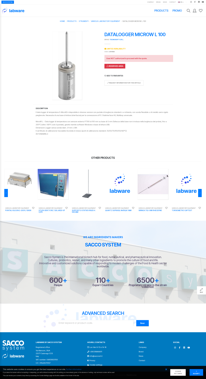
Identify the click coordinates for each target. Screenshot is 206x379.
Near (142, 323)
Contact (172, 2)
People (58, 285)
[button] (166, 369)
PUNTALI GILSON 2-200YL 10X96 (18, 210)
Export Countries (103, 285)
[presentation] (6, 193)
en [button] (181, 2)
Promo (177, 10)
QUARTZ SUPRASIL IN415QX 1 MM (118, 210)
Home (62, 21)
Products (161, 10)
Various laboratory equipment (105, 21)
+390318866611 (96, 351)
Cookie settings (96, 365)
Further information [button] (73, 369)
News (165, 2)
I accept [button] (196, 372)
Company (150, 2)
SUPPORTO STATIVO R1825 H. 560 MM (83, 211)
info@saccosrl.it (96, 356)
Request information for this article (125, 83)
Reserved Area (115, 66)
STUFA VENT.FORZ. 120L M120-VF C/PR (52, 211)
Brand (158, 2)
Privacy (92, 360)
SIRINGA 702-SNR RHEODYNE (150, 210)
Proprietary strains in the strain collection (148, 286)
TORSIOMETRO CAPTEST (182, 210)
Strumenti (84, 21)
